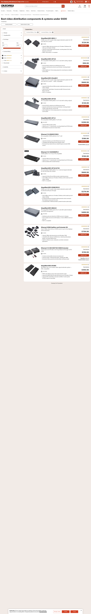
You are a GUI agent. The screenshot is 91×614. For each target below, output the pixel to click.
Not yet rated (6, 63)
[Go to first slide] (53, 1)
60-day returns (45, 1)
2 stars (5, 60)
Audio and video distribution (25, 14)
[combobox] (45, 6)
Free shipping (15, 1)
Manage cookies (57, 611)
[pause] (55, 1)
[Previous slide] (37, 1)
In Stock (5, 71)
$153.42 (87, 144)
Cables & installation (15, 14)
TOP (88, 613)
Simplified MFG (7, 35)
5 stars (5, 55)
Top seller (26, 151)
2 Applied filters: (28, 29)
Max (17, 43)
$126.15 (87, 259)
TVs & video (7, 14)
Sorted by (8, 24)
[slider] (2, 48)
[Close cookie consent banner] (81, 610)
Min (3, 43)
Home (2, 14)
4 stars (5, 58)
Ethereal (5, 32)
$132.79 (87, 258)
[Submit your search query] (63, 6)
